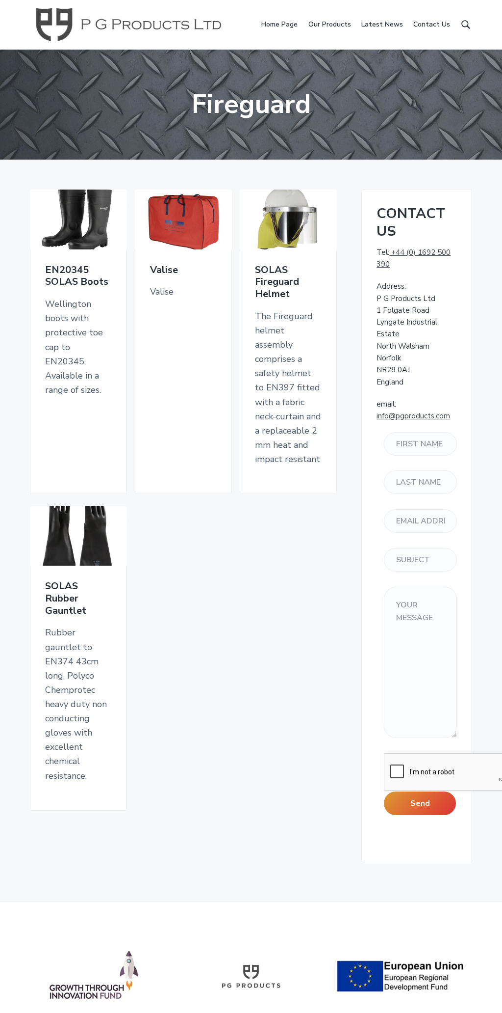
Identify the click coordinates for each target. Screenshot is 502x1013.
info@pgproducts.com (413, 416)
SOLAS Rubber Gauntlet (65, 598)
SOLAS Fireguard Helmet (277, 282)
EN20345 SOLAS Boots (76, 276)
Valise (164, 270)
